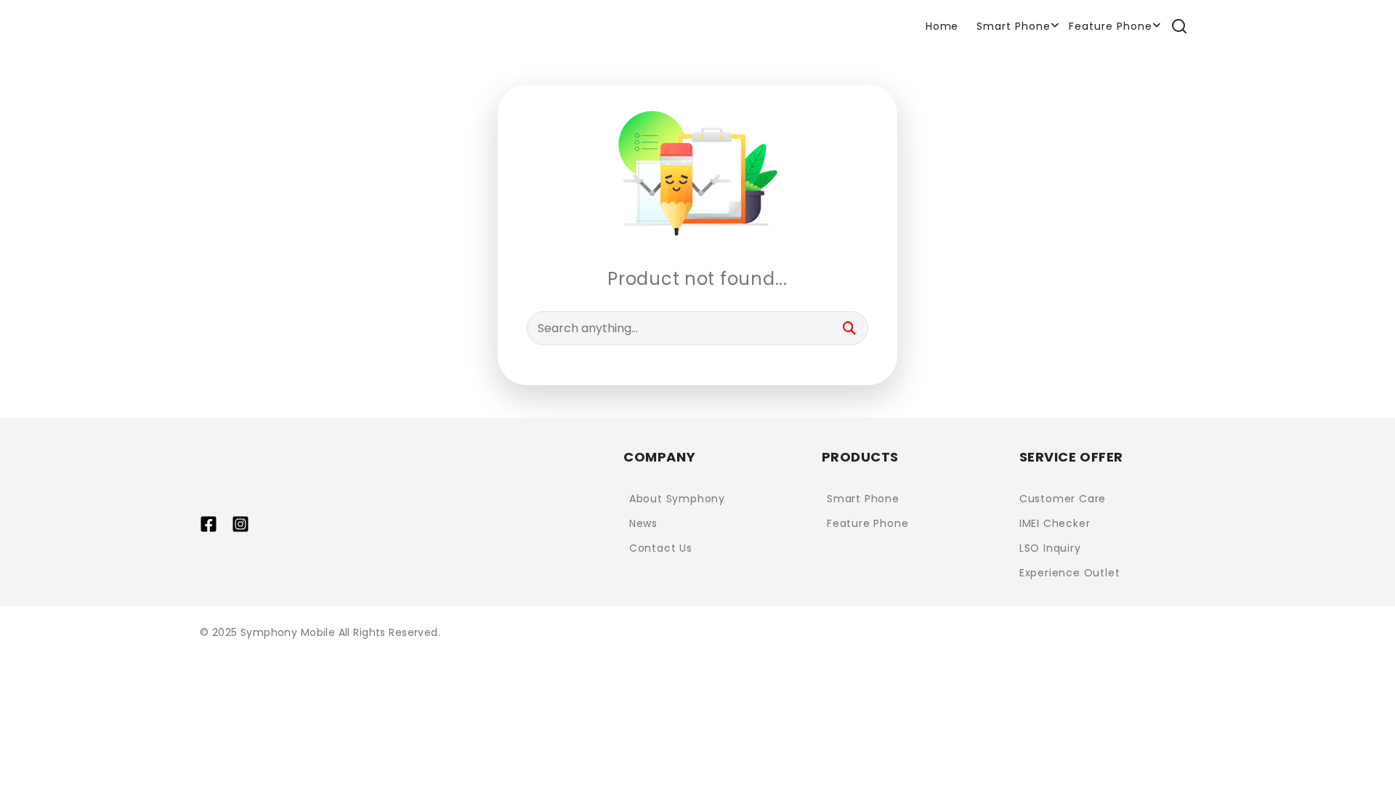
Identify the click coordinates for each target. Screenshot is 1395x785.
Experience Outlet (1069, 572)
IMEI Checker (1055, 523)
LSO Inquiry (1050, 548)
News (643, 523)
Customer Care (1062, 498)
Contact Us (660, 548)
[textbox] (697, 328)
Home (942, 26)
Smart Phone (1013, 26)
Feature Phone (1110, 26)
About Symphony (677, 498)
